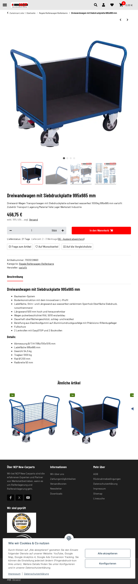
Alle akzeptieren (108, 553)
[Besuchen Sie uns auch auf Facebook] (10, 498)
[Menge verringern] (10, 230)
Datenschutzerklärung (36, 573)
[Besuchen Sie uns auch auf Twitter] (19, 498)
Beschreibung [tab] (15, 277)
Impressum (14, 573)
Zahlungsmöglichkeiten (63, 478)
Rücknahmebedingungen (107, 478)
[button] (96, 5)
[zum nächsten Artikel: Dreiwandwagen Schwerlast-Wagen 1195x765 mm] (127, 20)
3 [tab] (71, 158)
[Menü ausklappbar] (5, 3)
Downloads (56, 493)
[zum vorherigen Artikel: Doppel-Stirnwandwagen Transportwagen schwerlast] (120, 20)
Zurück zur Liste (17, 13)
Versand (33, 219)
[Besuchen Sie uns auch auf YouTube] (27, 498)
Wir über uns (57, 473)
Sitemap (97, 493)
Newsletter (56, 488)
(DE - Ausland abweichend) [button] (71, 239)
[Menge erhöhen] (62, 230)
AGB (95, 473)
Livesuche (99, 498)
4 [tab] (74, 158)
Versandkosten (58, 483)
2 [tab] (67, 158)
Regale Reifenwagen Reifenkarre (36, 263)
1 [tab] (64, 158)
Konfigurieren (107, 563)
